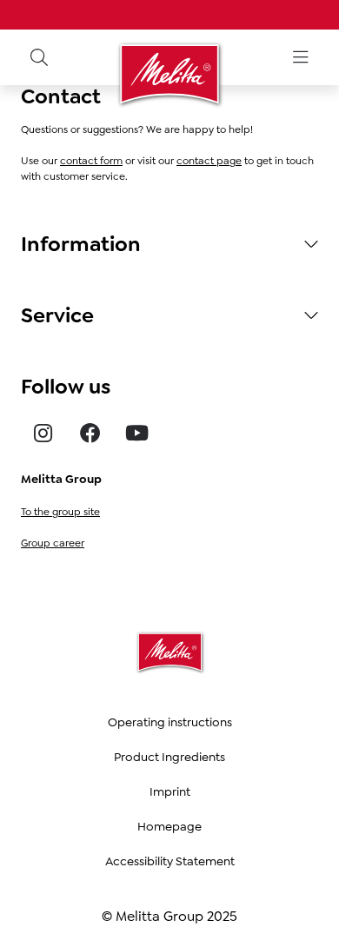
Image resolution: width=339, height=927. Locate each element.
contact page (209, 161)
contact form (91, 161)
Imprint (170, 791)
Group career (52, 543)
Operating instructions (170, 722)
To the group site (60, 512)
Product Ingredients (169, 757)
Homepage (169, 826)
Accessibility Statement (170, 861)
